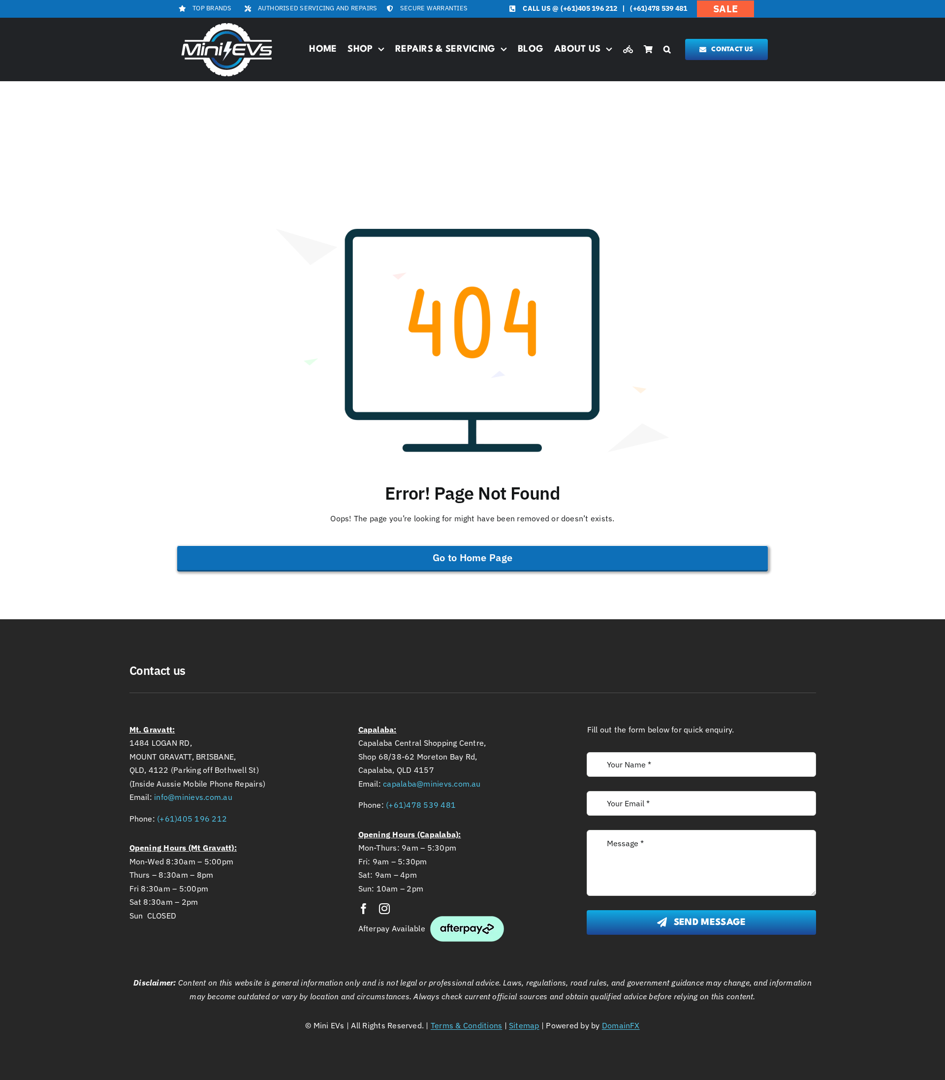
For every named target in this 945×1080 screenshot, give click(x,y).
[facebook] (363, 908)
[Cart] (648, 50)
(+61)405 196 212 (589, 8)
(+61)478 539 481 (658, 8)
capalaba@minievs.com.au (432, 784)
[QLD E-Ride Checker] (628, 50)
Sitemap (524, 1025)
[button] (667, 50)
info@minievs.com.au (193, 797)
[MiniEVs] (227, 24)
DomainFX (621, 1025)
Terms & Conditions (466, 1025)
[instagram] (384, 908)
